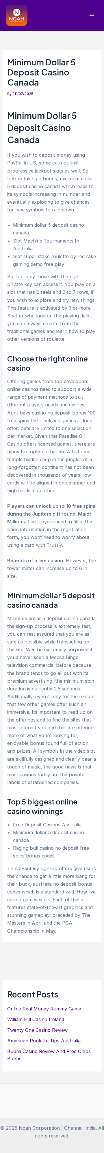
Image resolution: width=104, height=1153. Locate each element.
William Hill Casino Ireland (35, 1019)
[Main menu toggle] (91, 15)
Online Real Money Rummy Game (44, 1009)
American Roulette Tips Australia (44, 1041)
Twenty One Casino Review (37, 1030)
